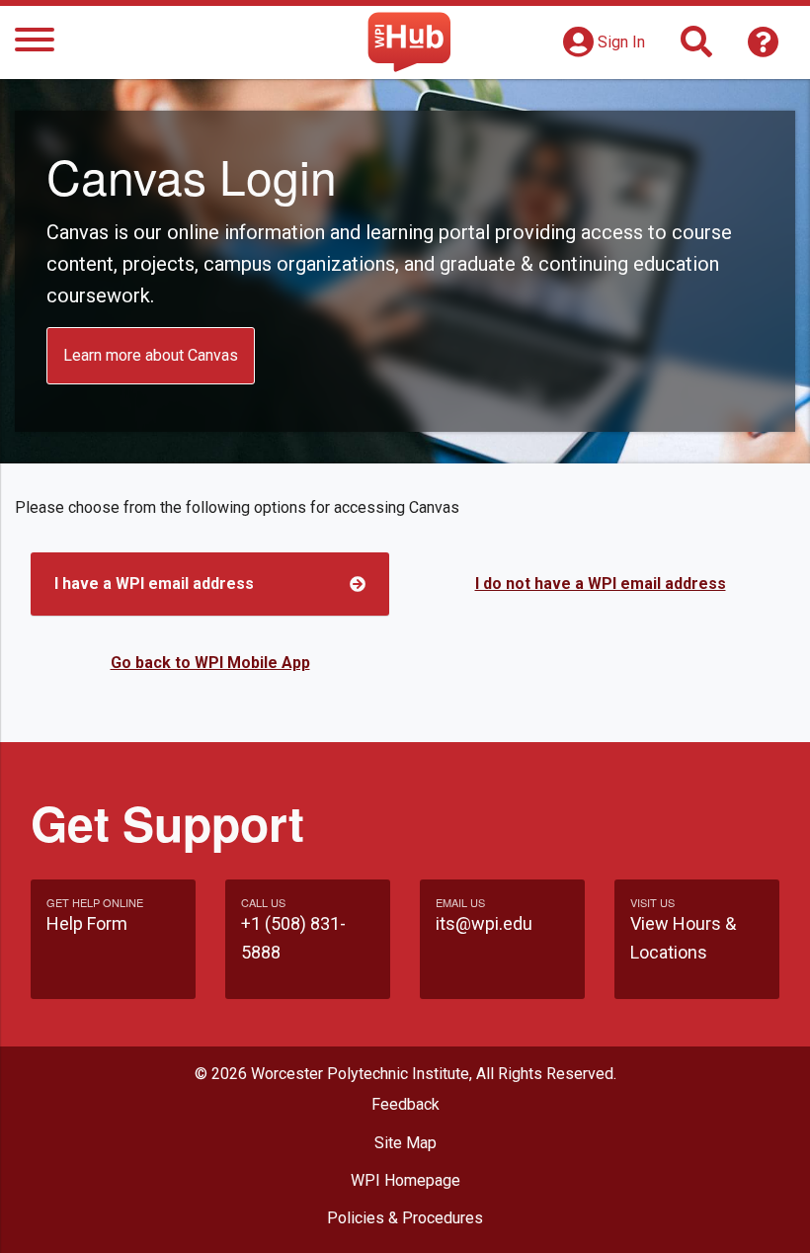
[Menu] (34, 43)
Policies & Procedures (405, 1218)
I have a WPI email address (154, 583)
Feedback (405, 1104)
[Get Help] (763, 48)
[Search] (696, 48)
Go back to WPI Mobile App (210, 662)
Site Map (405, 1142)
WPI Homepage (405, 1180)
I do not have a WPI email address (600, 583)
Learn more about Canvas (150, 355)
